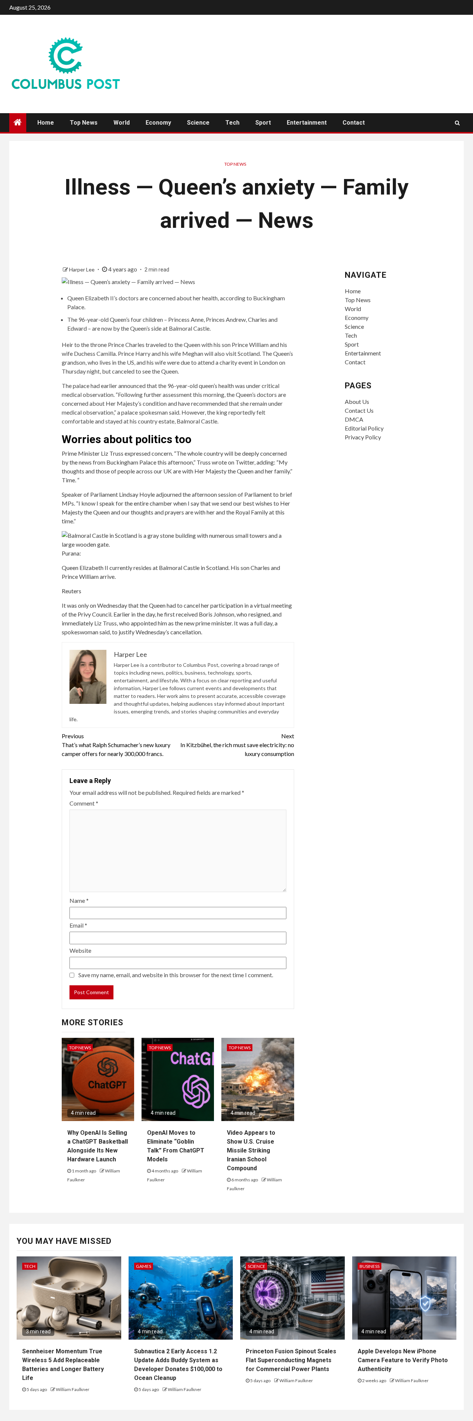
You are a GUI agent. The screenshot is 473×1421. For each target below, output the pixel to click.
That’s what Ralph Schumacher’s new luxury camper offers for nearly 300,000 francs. (116, 744)
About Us (357, 401)
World (121, 122)
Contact (354, 122)
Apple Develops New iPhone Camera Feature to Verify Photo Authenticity (403, 1360)
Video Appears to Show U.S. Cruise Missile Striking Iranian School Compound (251, 1150)
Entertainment (307, 122)
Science (198, 122)
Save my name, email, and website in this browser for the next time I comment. (175, 974)
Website (80, 950)
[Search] (457, 123)
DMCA (354, 419)
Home (45, 122)
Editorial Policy (364, 428)
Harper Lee (82, 269)
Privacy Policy (363, 437)
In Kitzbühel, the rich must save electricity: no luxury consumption (237, 744)
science (256, 1266)
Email (78, 925)
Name (79, 900)
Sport (263, 122)
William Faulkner (72, 1389)
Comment (83, 803)
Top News (84, 122)
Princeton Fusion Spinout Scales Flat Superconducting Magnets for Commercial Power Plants (291, 1360)
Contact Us (359, 410)
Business (370, 1266)
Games (143, 1266)
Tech (232, 122)
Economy (158, 122)
